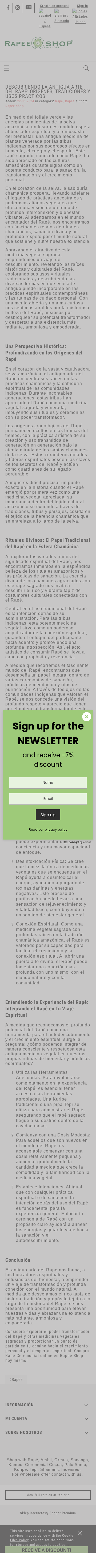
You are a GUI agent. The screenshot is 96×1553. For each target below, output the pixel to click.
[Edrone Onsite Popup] (48, 776)
